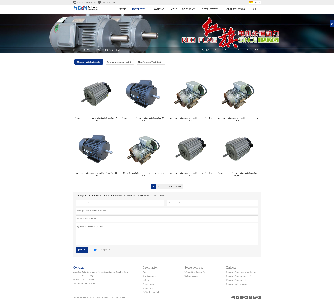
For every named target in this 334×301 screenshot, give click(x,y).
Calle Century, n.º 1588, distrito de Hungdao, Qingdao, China (105, 272)
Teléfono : (77, 280)
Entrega (145, 272)
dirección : (77, 272)
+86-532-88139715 (109, 2)
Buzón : (76, 276)
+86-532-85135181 (91, 284)
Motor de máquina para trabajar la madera (241, 272)
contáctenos (210, 9)
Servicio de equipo (149, 276)
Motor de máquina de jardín (236, 280)
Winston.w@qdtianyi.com (86, 2)
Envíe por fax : (78, 284)
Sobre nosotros (235, 9)
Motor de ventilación (227, 50)
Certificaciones (148, 284)
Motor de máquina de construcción (239, 276)
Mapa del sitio (148, 288)
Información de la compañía (194, 272)
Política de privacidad (151, 292)
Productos (138, 9)
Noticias (146, 280)
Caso (174, 9)
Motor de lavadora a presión (236, 284)
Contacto (79, 267)
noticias (159, 9)
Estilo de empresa (191, 276)
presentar (81, 250)
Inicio (122, 9)
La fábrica (188, 9)
